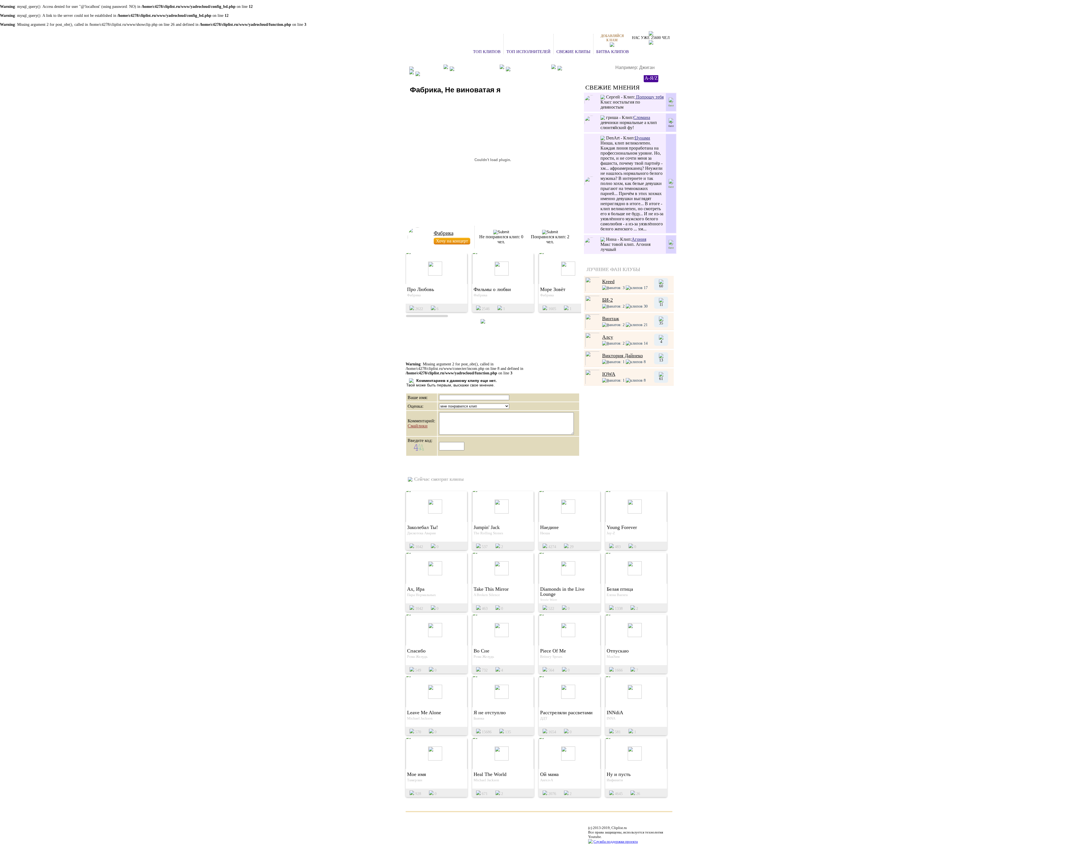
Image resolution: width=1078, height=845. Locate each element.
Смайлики (418, 425)
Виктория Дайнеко (622, 355)
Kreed (608, 281)
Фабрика (443, 233)
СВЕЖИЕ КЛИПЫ (573, 51)
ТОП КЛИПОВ (487, 51)
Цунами (642, 138)
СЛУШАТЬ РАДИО (582, 68)
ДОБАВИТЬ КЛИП (530, 68)
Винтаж (610, 318)
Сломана (641, 117)
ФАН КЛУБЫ (428, 68)
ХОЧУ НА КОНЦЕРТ (476, 68)
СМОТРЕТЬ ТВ (436, 73)
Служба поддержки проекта (615, 841)
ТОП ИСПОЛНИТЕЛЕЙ (528, 51)
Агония (639, 239)
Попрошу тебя (649, 97)
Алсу (607, 337)
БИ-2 (607, 300)
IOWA (608, 374)
